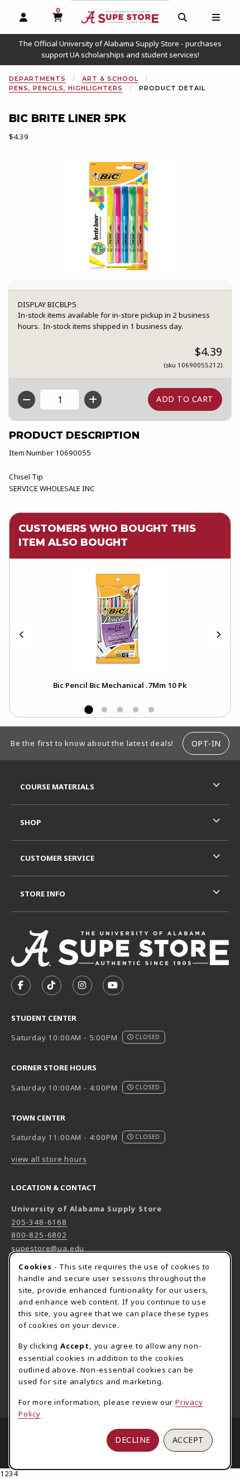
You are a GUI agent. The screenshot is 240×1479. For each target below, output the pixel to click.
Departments (37, 79)
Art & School (110, 79)
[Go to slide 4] (135, 710)
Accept (188, 1439)
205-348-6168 (39, 1222)
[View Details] (120, 621)
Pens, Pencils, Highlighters (66, 88)
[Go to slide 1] (88, 710)
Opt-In (206, 743)
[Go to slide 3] (120, 710)
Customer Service (57, 858)
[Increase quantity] (93, 400)
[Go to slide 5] (151, 710)
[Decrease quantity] (26, 400)
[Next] (218, 635)
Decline (133, 1439)
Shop (30, 822)
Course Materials (57, 787)
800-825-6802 (39, 1235)
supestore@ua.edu (47, 1248)
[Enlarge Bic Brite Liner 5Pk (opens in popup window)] (120, 216)
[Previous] (21, 635)
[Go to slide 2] (104, 710)
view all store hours (49, 1159)
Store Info (42, 894)
